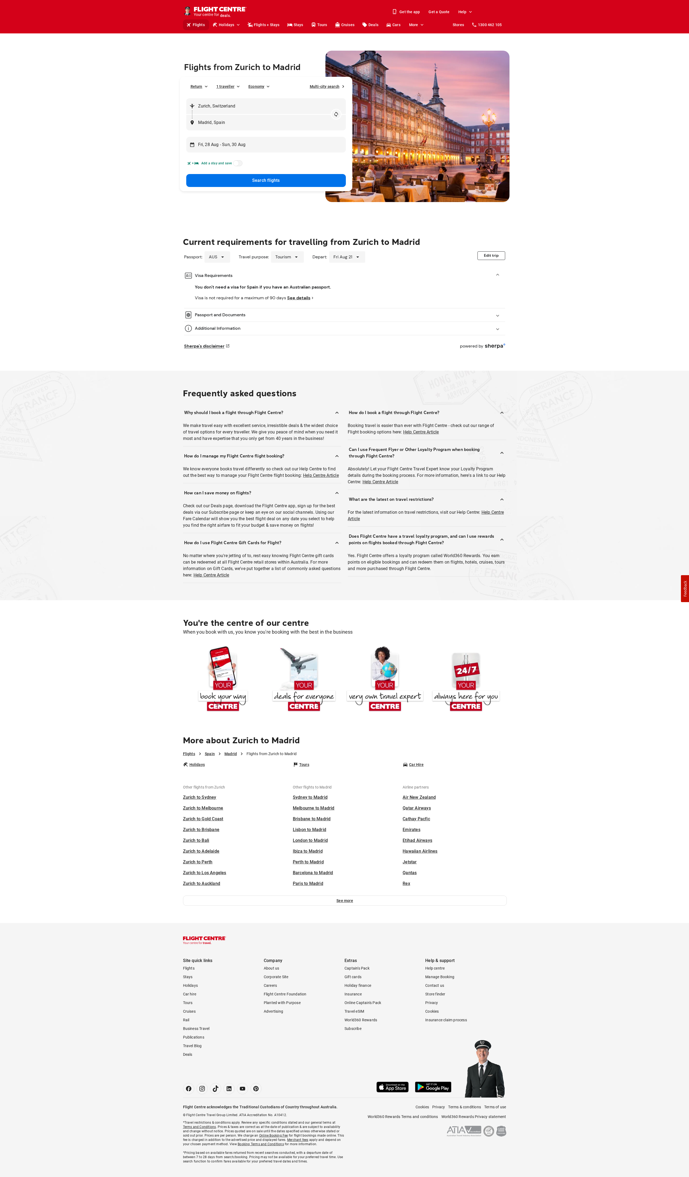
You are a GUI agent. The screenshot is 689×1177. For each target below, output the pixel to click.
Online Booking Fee (273, 1135)
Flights (199, 25)
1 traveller (225, 86)
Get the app (409, 12)
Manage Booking (439, 977)
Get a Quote (438, 12)
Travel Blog (192, 1046)
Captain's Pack (357, 968)
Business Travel (196, 1028)
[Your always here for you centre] (466, 679)
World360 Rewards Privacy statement (473, 1116)
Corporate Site (276, 977)
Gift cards (352, 977)
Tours (322, 25)
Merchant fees (297, 1140)
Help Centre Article (321, 475)
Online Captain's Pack (362, 1003)
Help (462, 12)
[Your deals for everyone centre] (304, 679)
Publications (193, 1037)
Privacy (431, 1003)
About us (271, 968)
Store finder (435, 994)
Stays (298, 25)
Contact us (434, 985)
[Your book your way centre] (223, 679)
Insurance (353, 994)
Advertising (273, 1011)
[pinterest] (256, 1088)
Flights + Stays (267, 25)
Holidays (226, 25)
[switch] (237, 164)
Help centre (435, 968)
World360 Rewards (360, 1020)
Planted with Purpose (282, 1003)
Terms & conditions (464, 1107)
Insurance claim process (446, 1020)
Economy (256, 86)
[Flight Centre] (204, 940)
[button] (345, 900)
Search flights (266, 180)
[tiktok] (215, 1088)
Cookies (432, 1011)
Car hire (189, 994)
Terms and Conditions (199, 1127)
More (413, 25)
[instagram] (202, 1088)
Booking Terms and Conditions (261, 1144)
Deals (373, 25)
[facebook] (188, 1088)
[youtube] (242, 1088)
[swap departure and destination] (336, 114)
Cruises (347, 25)
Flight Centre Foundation (285, 994)
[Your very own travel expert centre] (385, 679)
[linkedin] (229, 1088)
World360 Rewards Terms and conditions (403, 1116)
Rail (186, 1020)
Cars (396, 25)
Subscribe (352, 1028)
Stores (458, 25)
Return (196, 86)
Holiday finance (357, 985)
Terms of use (495, 1107)
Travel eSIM (354, 1011)
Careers (270, 985)
